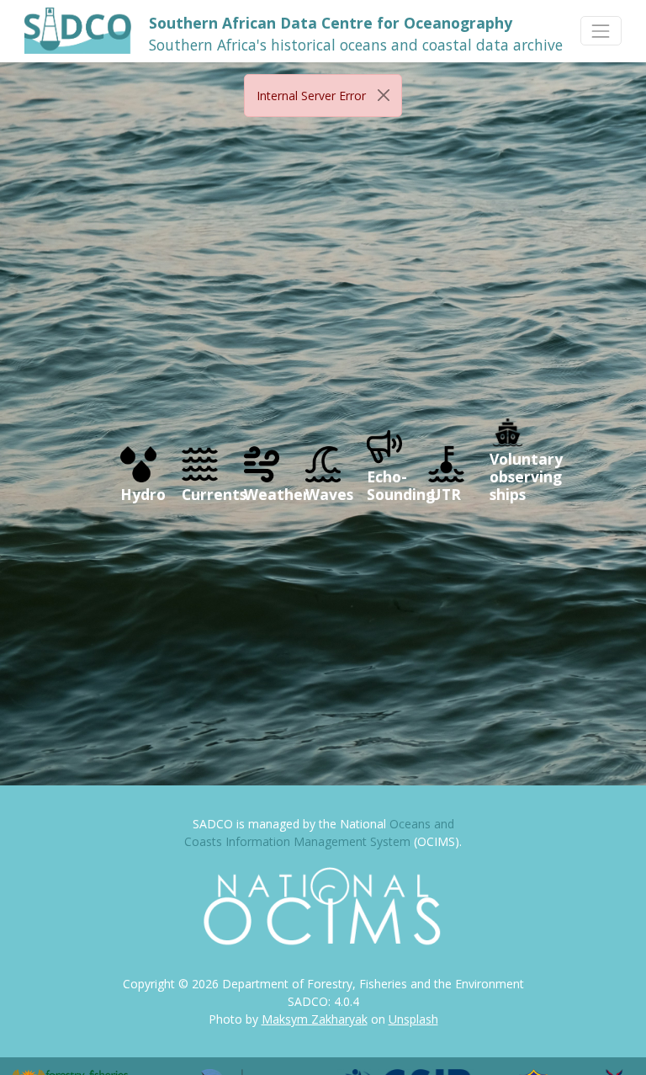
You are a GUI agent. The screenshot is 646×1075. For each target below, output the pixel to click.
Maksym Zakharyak (315, 1019)
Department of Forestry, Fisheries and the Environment (373, 984)
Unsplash (413, 1019)
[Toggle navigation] (601, 30)
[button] (138, 463)
